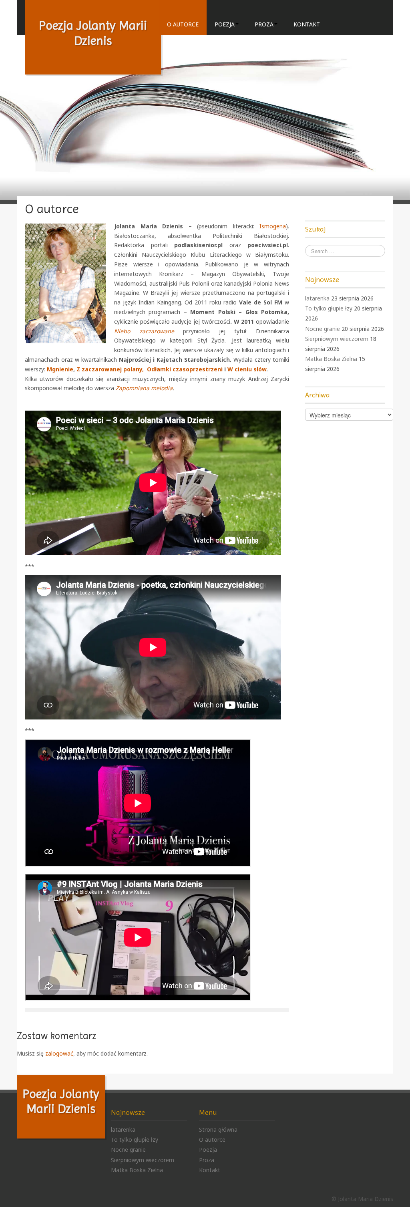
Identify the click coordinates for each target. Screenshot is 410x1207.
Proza (264, 24)
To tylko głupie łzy (328, 308)
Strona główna (218, 1129)
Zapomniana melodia (144, 388)
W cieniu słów (246, 369)
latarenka (317, 298)
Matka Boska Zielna (331, 359)
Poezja (225, 24)
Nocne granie (322, 328)
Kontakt (306, 24)
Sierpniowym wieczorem (336, 339)
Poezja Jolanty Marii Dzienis (60, 1101)
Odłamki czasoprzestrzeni (185, 369)
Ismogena (272, 226)
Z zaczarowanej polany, (110, 369)
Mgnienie (60, 369)
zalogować (59, 1053)
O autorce (183, 24)
